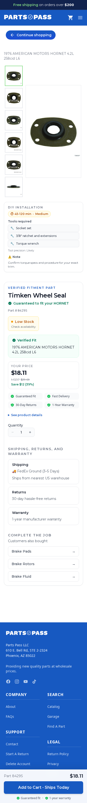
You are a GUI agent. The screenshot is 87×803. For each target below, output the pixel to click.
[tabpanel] (53, 131)
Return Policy (58, 754)
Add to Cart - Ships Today (43, 787)
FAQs (10, 716)
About (10, 706)
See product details (26, 415)
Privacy (53, 763)
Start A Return (17, 754)
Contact (12, 744)
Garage (53, 716)
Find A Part (56, 726)
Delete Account (18, 763)
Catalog (53, 706)
